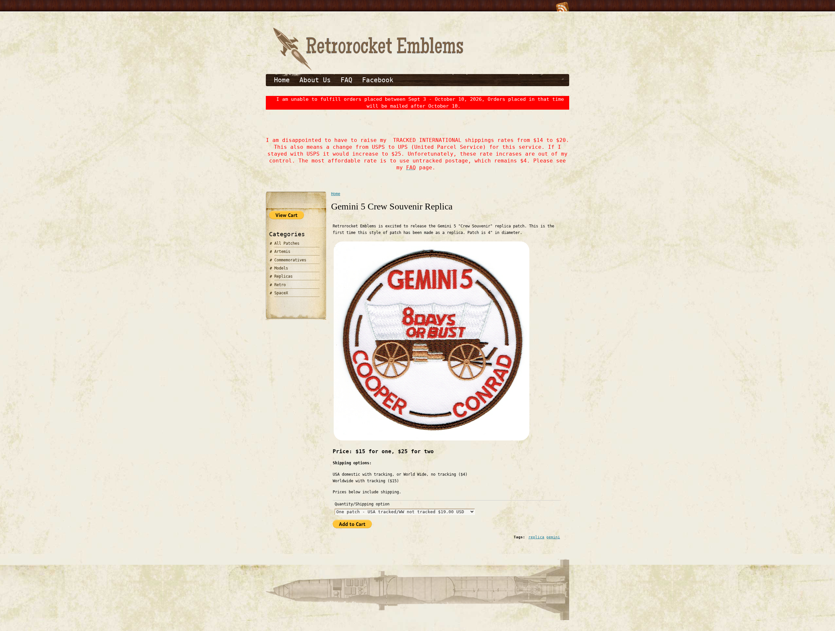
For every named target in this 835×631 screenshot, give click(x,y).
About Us (315, 80)
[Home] (367, 69)
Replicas (283, 276)
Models (281, 268)
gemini (553, 537)
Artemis (282, 251)
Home (282, 80)
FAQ (346, 80)
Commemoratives (290, 260)
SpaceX (281, 293)
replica (536, 537)
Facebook (377, 80)
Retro (280, 285)
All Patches (286, 243)
